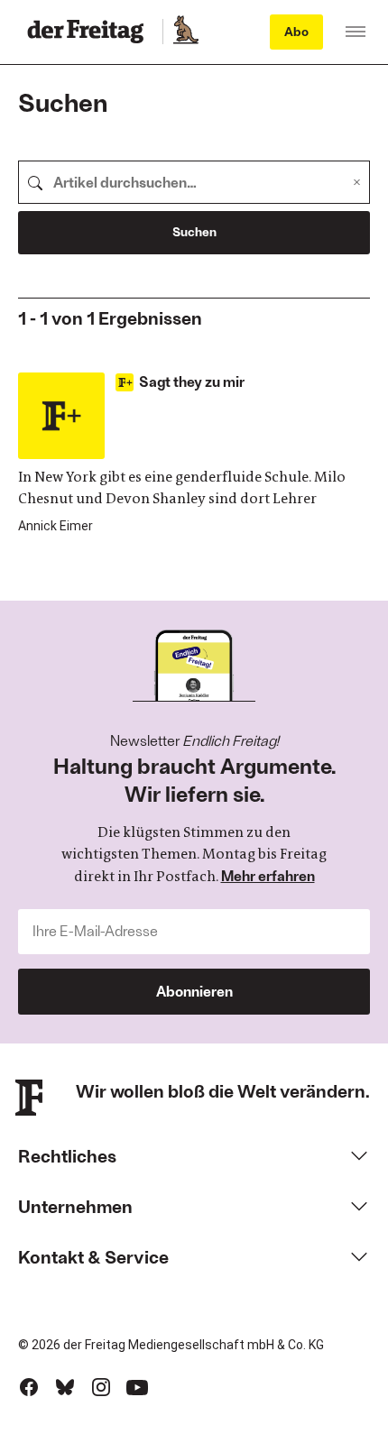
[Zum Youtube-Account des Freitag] (137, 1387)
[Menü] (355, 31)
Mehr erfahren (268, 875)
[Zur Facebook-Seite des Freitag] (29, 1387)
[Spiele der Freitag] (185, 31)
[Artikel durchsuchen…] (35, 182)
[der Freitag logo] (90, 31)
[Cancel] (357, 182)
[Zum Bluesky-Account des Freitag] (65, 1387)
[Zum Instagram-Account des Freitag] (101, 1387)
